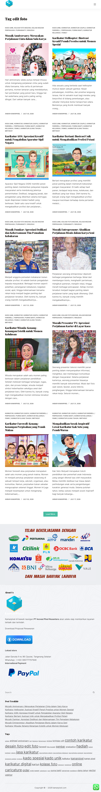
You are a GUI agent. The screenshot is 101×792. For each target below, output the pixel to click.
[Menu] (95, 4)
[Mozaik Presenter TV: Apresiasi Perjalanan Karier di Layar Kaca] (74, 346)
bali (30, 741)
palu (48, 771)
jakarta (13, 753)
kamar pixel (89, 758)
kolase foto (48, 764)
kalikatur (66, 758)
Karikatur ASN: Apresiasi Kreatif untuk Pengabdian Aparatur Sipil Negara (24, 139)
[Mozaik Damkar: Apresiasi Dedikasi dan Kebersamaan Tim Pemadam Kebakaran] (27, 256)
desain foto (14, 746)
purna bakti (56, 770)
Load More (50, 514)
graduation (71, 746)
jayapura (19, 759)
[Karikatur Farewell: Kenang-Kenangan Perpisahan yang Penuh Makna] (27, 450)
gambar (60, 746)
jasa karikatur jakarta (45, 753)
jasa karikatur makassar (60, 753)
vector (92, 770)
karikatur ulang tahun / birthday (25, 418)
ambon (7, 741)
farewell (42, 746)
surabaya (73, 771)
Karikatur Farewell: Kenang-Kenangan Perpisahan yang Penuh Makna (25, 427)
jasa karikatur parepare (76, 753)
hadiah (82, 746)
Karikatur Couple (78, 28)
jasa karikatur (27, 752)
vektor (8, 774)
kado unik (9, 28)
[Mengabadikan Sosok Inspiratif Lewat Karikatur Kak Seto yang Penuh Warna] (74, 450)
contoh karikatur (78, 740)
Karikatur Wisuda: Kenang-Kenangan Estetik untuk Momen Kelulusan (23, 331)
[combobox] (48, 692)
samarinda (65, 771)
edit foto (31, 746)
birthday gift (58, 741)
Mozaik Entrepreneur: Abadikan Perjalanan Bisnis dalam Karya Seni (73, 231)
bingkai (49, 741)
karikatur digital (18, 764)
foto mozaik (51, 747)
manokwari (68, 765)
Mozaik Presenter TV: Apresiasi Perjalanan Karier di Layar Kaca (71, 324)
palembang (43, 771)
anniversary (23, 741)
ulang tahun (82, 770)
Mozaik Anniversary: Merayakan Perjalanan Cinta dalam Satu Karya (25, 37)
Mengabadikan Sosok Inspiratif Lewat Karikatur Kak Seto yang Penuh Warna (70, 427)
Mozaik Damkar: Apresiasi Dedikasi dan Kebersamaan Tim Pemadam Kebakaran (26, 233)
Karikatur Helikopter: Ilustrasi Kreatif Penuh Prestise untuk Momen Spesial (74, 41)
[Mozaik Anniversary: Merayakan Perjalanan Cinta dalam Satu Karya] (27, 59)
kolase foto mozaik (22, 28)
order (26, 770)
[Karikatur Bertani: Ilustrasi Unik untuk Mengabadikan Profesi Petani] (74, 160)
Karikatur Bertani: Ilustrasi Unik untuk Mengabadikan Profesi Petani (73, 138)
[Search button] (93, 692)
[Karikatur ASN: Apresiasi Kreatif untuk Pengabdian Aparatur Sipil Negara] (27, 163)
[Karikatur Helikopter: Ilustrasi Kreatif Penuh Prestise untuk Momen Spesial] (74, 65)
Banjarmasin (42, 741)
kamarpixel (77, 758)
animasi (13, 740)
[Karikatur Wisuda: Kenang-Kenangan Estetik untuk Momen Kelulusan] (27, 354)
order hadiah (34, 771)
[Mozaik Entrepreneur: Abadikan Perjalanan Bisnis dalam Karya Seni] (74, 253)
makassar (61, 765)
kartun (35, 764)
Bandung (35, 741)
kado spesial (33, 758)
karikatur (65, 28)
